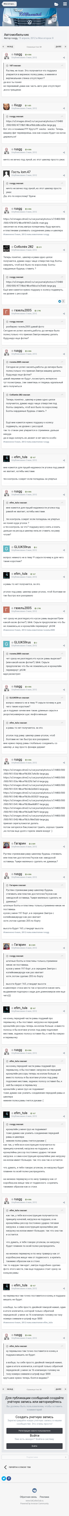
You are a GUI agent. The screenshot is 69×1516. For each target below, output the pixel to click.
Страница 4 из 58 (34, 47)
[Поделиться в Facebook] (9, 1478)
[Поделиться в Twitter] (4, 1478)
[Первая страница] (3, 47)
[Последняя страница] (65, 47)
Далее (58, 47)
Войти (34, 1446)
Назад (10, 47)
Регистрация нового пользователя (34, 1431)
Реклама (44, 1497)
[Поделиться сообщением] (64, 57)
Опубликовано (24, 57)
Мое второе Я (45, 38)
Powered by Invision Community (34, 1503)
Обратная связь (28, 1497)
